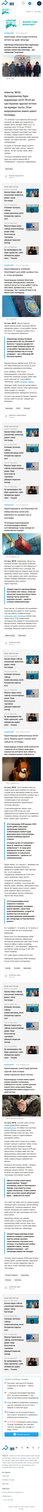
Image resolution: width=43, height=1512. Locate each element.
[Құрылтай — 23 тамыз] (6, 11)
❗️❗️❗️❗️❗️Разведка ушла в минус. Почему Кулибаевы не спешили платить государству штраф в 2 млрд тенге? (22, 1425)
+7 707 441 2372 (8, 1500)
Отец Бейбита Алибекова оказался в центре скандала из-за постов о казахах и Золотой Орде (22, 1405)
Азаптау (8, 968)
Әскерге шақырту (11, 1275)
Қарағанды (9, 169)
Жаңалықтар (9, 33)
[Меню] (39, 3)
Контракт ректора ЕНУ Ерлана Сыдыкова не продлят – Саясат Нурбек (20, 1385)
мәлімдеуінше (10, 1128)
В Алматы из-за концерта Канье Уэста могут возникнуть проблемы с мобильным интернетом (22, 1414)
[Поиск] (23, 3)
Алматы (28, 11)
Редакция (5, 1476)
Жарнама (5, 1484)
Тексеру (8, 1280)
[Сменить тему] (31, 3)
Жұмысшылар (10, 635)
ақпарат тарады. (27, 382)
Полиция (27, 408)
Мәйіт (18, 408)
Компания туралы (8, 1480)
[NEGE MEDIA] (8, 3)
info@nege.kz (6, 1496)
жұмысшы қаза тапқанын (15, 616)
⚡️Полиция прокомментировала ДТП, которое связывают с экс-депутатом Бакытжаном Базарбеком (22, 1395)
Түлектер (18, 1280)
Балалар (17, 968)
